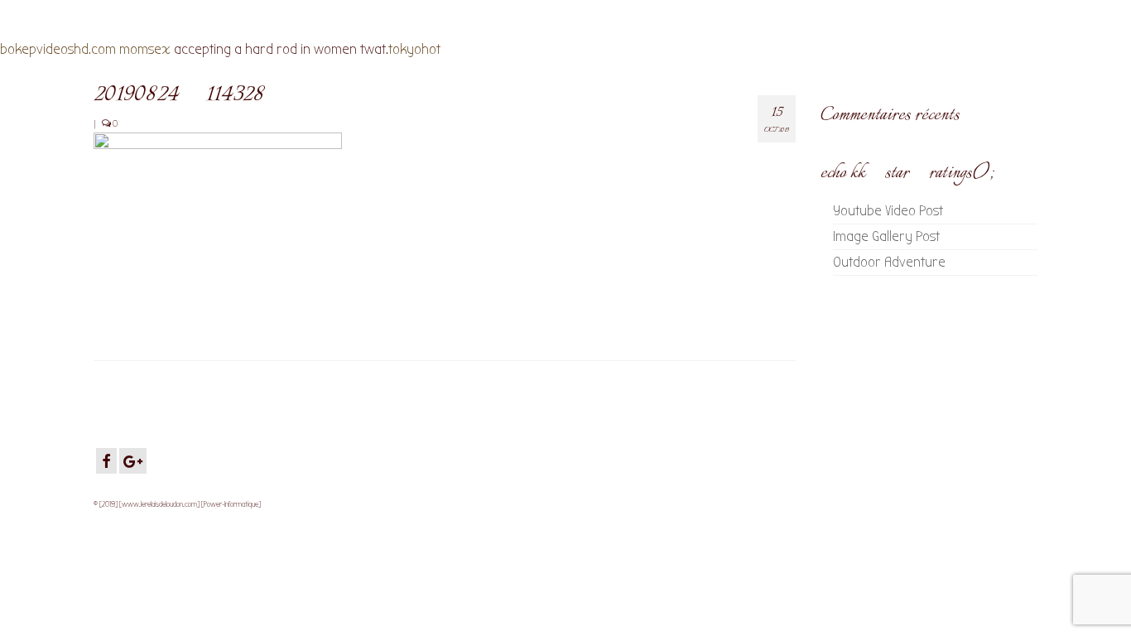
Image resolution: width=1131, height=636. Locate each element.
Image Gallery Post (886, 236)
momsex (145, 49)
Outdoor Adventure (889, 262)
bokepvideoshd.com (58, 49)
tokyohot (414, 49)
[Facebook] (106, 461)
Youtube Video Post (888, 210)
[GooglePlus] (133, 461)
